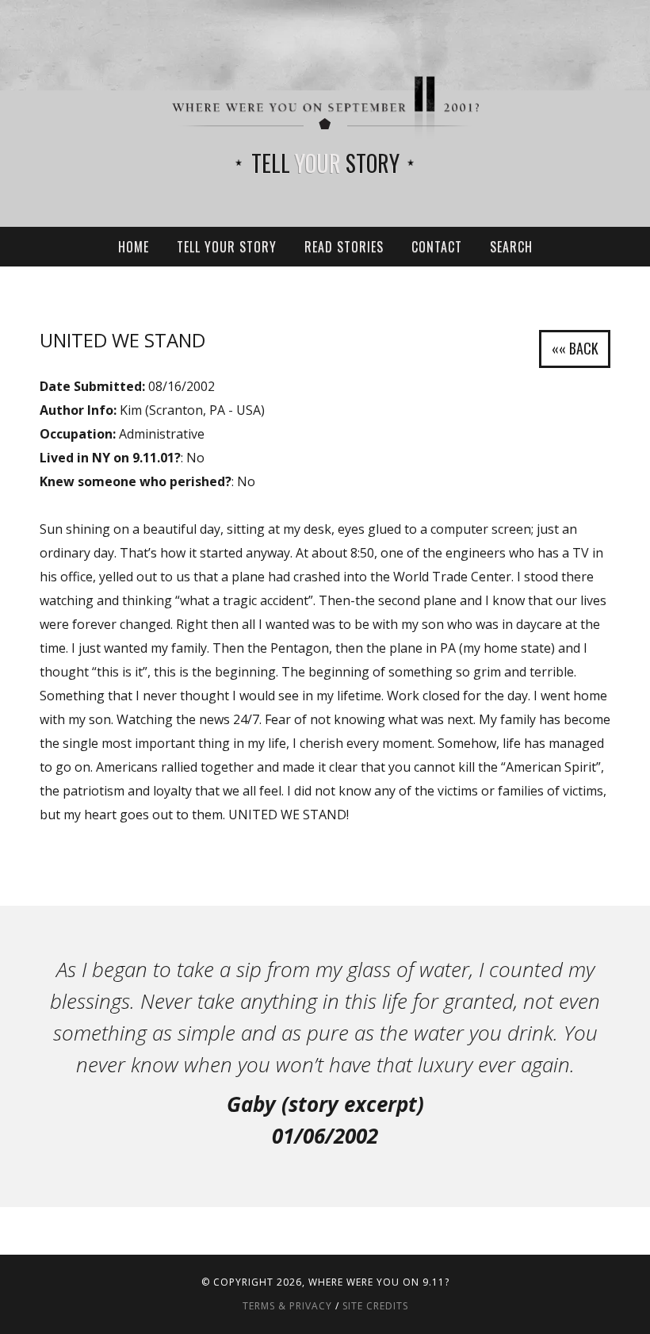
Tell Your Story (227, 246)
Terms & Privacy (287, 1306)
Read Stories (344, 246)
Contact (436, 246)
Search (511, 246)
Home (133, 246)
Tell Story (325, 163)
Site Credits (375, 1306)
